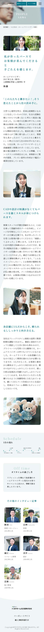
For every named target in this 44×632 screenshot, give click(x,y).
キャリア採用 (31, 3)
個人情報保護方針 (22, 620)
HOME (5, 27)
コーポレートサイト (22, 615)
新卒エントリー (21, 3)
